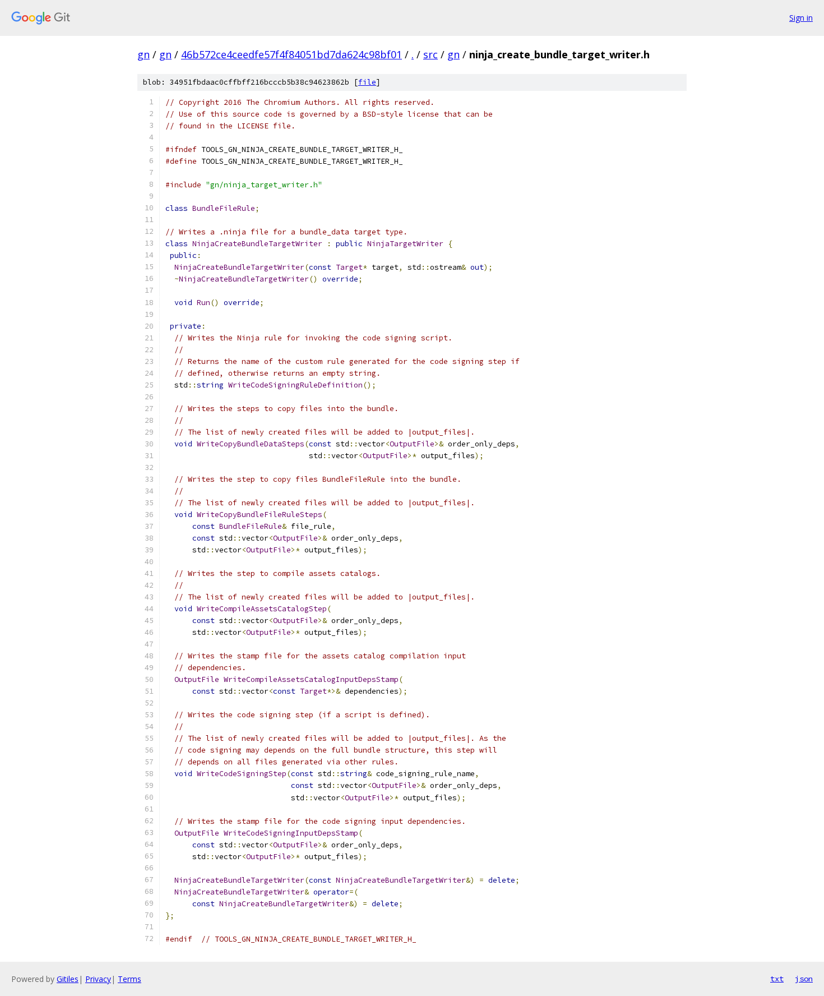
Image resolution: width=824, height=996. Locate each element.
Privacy (98, 979)
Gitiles (67, 979)
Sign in (801, 17)
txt (777, 979)
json (804, 979)
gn (143, 54)
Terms (129, 979)
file (367, 82)
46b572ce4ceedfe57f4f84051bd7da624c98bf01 (291, 54)
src (430, 54)
